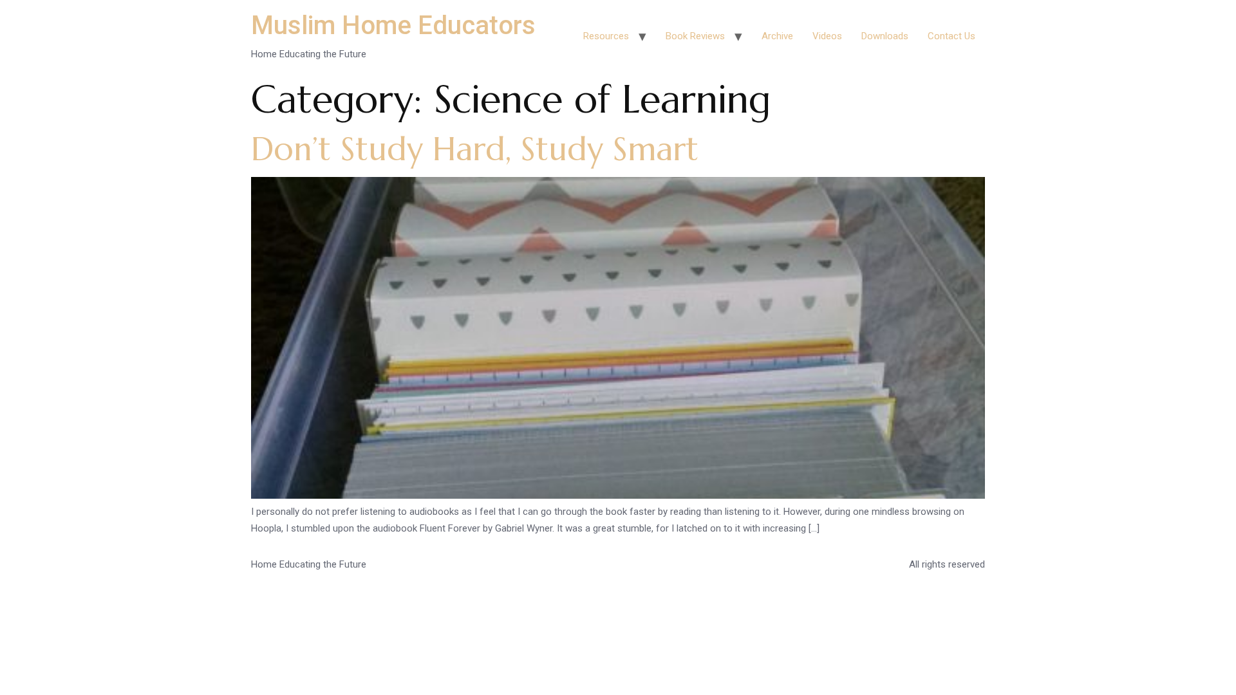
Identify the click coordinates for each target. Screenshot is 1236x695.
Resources (606, 36)
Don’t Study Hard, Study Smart (474, 149)
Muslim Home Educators (393, 25)
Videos (827, 36)
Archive (777, 36)
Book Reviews (695, 36)
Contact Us (951, 36)
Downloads (884, 36)
